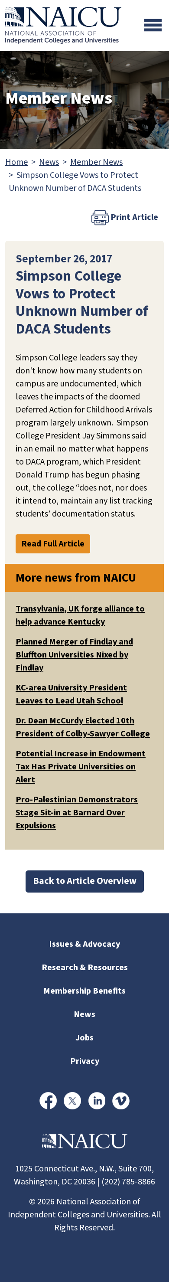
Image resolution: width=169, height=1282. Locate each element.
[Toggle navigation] (153, 25)
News (49, 162)
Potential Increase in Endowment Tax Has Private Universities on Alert (81, 767)
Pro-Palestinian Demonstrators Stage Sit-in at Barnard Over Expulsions (77, 813)
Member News (96, 162)
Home (16, 162)
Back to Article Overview (84, 881)
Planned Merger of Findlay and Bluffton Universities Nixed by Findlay (74, 655)
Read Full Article (52, 544)
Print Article (133, 217)
